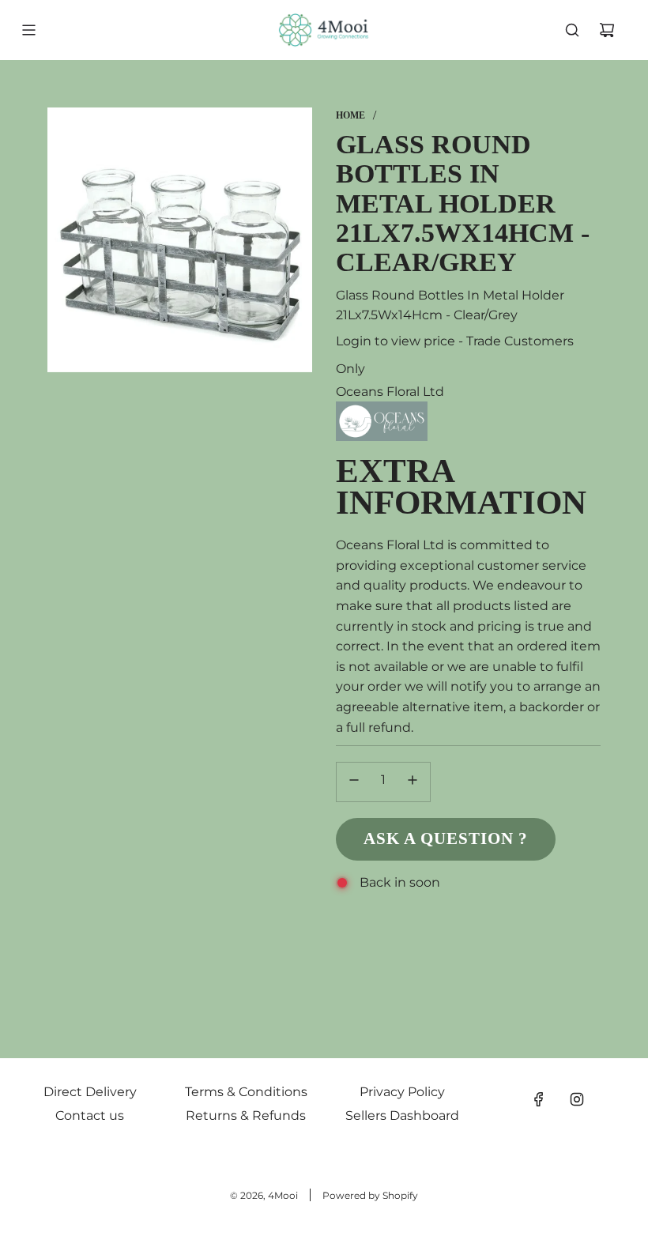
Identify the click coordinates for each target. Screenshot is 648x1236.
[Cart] (607, 30)
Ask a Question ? (446, 838)
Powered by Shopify (370, 1195)
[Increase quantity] (412, 782)
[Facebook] (539, 1099)
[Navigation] (28, 30)
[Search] (572, 30)
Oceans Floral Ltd (390, 391)
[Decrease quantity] (354, 782)
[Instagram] (576, 1099)
